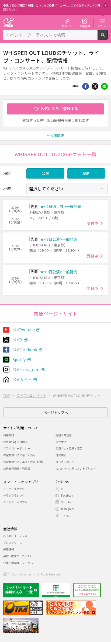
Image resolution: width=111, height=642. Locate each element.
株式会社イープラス (15, 536)
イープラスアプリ (14, 489)
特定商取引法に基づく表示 (19, 455)
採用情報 (8, 549)
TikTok (65, 516)
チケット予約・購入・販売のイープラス (8, 22)
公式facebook (25, 349)
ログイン (67, 26)
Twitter (95, 86)
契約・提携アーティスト (17, 556)
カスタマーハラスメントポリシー (76, 468)
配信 (85, 173)
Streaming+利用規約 (15, 442)
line (104, 86)
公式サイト (22, 379)
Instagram (67, 509)
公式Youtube (24, 329)
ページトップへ (55, 412)
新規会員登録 (64, 435)
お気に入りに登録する (59, 108)
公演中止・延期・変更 (69, 448)
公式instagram (26, 369)
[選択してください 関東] (67, 188)
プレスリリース (12, 542)
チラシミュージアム (15, 502)
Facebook (67, 495)
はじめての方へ (65, 462)
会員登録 (84, 26)
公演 (45, 173)
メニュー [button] (102, 26)
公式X (17, 339)
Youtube (66, 502)
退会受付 (61, 442)
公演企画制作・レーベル (18, 563)
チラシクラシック (14, 495)
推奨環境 (61, 455)
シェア (85, 86)
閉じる (105, 5)
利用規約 (8, 435)
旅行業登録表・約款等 (16, 468)
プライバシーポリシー (16, 448)
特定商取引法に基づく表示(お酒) (23, 462)
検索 (107, 38)
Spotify (19, 359)
